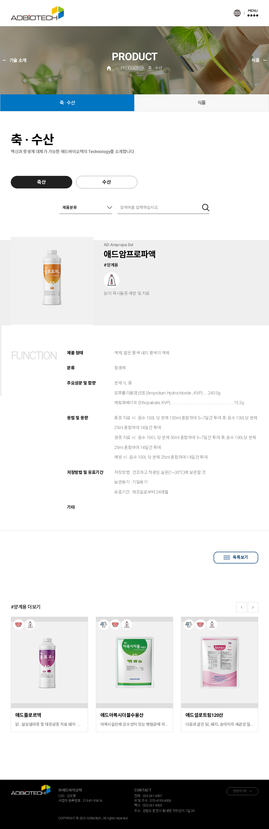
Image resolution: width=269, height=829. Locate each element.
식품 (202, 102)
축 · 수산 (67, 102)
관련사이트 (240, 791)
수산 (106, 182)
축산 (41, 182)
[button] (241, 607)
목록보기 (240, 557)
